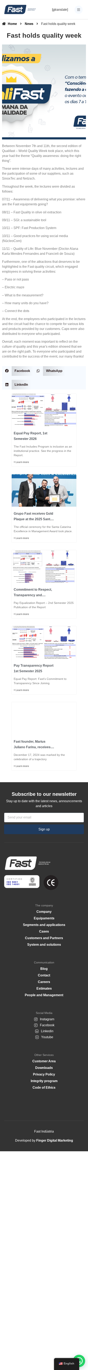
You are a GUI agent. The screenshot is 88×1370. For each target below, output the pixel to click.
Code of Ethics (44, 1087)
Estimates (44, 988)
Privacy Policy (44, 1074)
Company (44, 911)
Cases (44, 931)
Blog (44, 968)
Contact (44, 975)
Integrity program (44, 1081)
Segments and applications (44, 925)
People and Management (44, 995)
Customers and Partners (44, 938)
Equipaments (44, 918)
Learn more (22, 462)
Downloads (44, 1068)
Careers (44, 982)
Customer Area (44, 1061)
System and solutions (44, 944)
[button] (17, 371)
